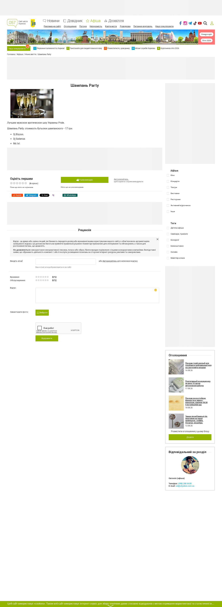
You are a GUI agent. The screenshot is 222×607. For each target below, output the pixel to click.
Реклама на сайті (52, 26)
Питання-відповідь (143, 26)
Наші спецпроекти (164, 26)
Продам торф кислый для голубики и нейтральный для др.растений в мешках (198, 365)
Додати (190, 437)
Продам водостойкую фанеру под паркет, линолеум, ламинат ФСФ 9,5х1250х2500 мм (196, 401)
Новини (53, 21)
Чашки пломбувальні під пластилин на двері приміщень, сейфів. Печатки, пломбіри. (196, 419)
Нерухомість (96, 26)
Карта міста (111, 26)
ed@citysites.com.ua (185, 486)
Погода (83, 26)
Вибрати (43, 312)
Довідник (74, 21)
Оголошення (70, 26)
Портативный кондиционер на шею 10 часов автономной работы (197, 383)
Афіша (95, 21)
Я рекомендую (86, 180)
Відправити (47, 338)
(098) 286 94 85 (184, 483)
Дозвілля (116, 21)
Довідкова (125, 26)
